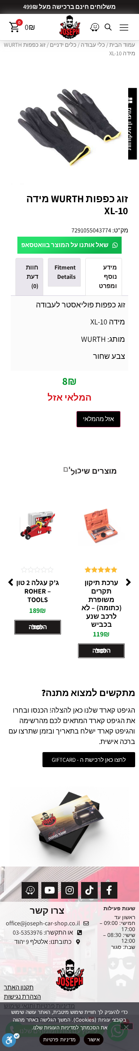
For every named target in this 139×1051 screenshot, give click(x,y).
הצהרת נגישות (22, 997)
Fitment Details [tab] (65, 272)
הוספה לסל (101, 651)
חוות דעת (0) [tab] (32, 276)
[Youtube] (49, 890)
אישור (94, 1039)
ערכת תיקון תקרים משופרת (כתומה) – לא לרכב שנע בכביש (101, 603)
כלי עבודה (93, 44)
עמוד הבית (122, 44)
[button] (124, 27)
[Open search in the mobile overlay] (108, 27)
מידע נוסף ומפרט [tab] (108, 276)
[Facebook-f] (109, 890)
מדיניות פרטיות (59, 1039)
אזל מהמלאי (98, 419)
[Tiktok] (89, 890)
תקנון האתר (19, 987)
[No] (126, 1026)
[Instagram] (69, 890)
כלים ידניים (63, 44)
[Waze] (30, 890)
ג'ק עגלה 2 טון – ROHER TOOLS (37, 591)
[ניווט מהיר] (94, 27)
